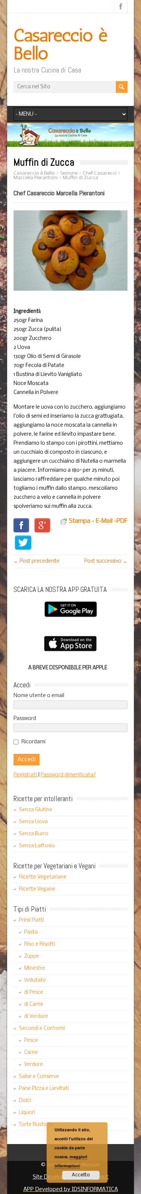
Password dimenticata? (68, 775)
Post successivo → (105, 561)
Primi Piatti (31, 920)
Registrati (26, 775)
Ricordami (33, 742)
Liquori (27, 1113)
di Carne (33, 1004)
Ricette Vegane (37, 889)
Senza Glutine (35, 810)
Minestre (34, 968)
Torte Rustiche (36, 1125)
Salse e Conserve (39, 1076)
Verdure (33, 1064)
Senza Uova (33, 822)
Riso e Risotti (39, 944)
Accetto (81, 1175)
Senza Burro (34, 834)
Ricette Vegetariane (43, 877)
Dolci (25, 1100)
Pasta (31, 932)
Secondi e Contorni (42, 1028)
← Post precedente (36, 561)
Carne (31, 1052)
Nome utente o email (39, 696)
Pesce (31, 1040)
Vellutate (35, 980)
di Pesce (33, 992)
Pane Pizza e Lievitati (44, 1088)
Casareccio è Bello (61, 44)
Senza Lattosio (37, 846)
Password (25, 719)
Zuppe (31, 956)
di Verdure (36, 1016)
